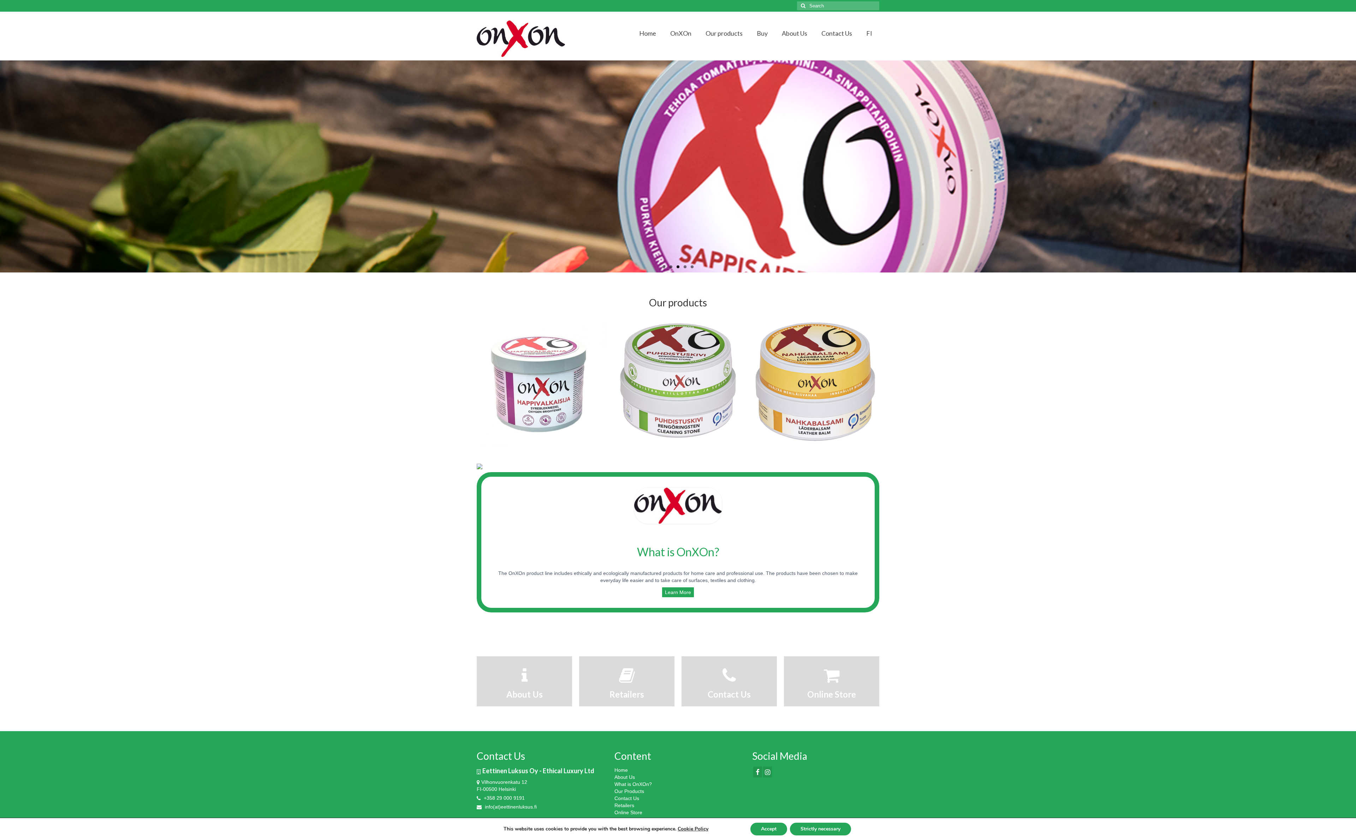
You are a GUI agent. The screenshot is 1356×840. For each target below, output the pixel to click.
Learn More (678, 592)
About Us (624, 777)
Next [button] (873, 382)
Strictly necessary (820, 829)
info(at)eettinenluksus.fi (510, 807)
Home (621, 770)
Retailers (624, 805)
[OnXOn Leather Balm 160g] (678, 382)
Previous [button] (483, 382)
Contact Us (626, 798)
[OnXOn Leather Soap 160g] (815, 382)
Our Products (629, 791)
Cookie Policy (693, 829)
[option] (541, 382)
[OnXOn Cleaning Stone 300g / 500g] (541, 382)
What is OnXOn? (633, 784)
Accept (769, 829)
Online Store (628, 812)
